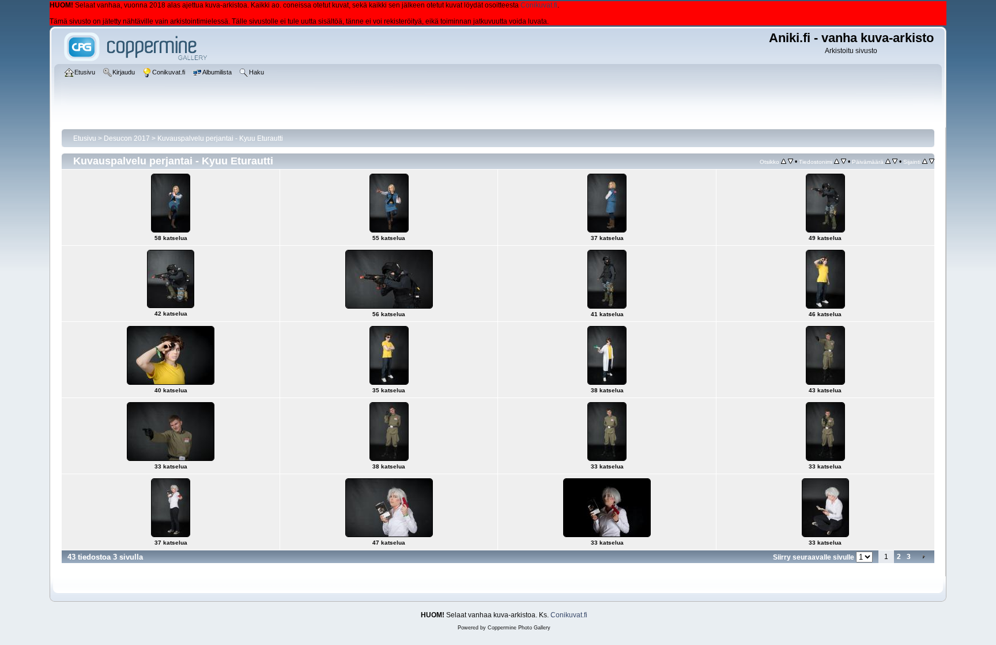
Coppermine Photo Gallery (519, 628)
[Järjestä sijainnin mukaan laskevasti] (931, 162)
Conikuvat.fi (538, 5)
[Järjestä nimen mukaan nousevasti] (836, 162)
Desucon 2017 (127, 138)
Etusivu (84, 138)
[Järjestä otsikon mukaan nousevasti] (783, 162)
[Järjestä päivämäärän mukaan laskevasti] (894, 162)
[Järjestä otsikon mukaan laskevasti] (790, 162)
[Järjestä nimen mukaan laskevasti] (843, 162)
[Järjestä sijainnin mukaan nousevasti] (924, 162)
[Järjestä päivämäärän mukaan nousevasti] (888, 162)
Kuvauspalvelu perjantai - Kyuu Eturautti (220, 138)
